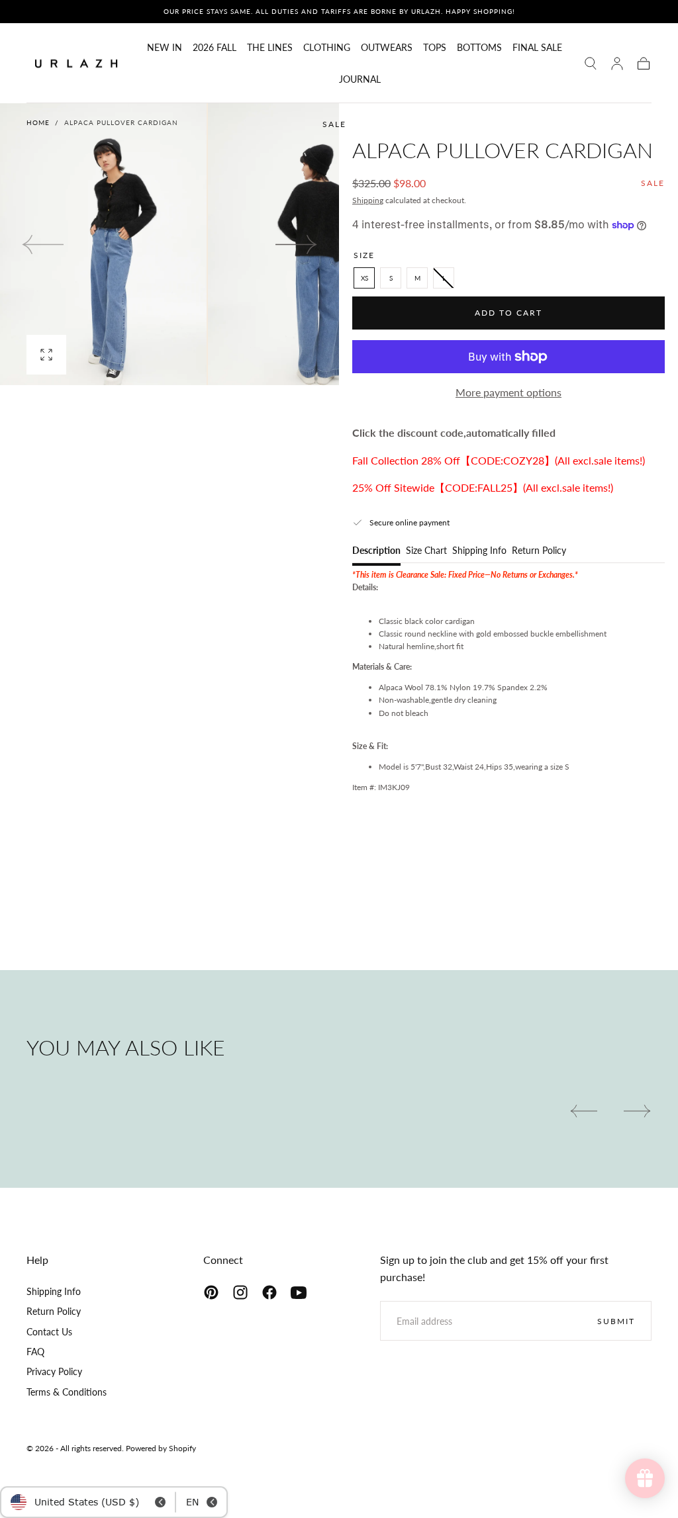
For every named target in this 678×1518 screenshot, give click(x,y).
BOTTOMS (479, 47)
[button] (591, 63)
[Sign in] (617, 63)
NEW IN (164, 47)
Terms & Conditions (66, 1392)
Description (376, 551)
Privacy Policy (54, 1371)
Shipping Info (479, 551)
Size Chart (426, 551)
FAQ (35, 1351)
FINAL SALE (537, 47)
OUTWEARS (386, 47)
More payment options (508, 392)
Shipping (367, 200)
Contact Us (49, 1331)
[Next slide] (296, 244)
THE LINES (270, 47)
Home (38, 122)
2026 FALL (214, 47)
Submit (616, 1321)
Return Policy (539, 551)
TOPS (434, 47)
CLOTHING (326, 47)
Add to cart (508, 313)
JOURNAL (360, 79)
